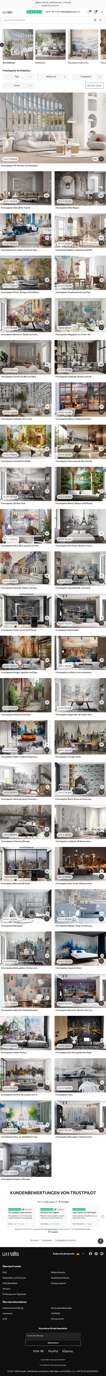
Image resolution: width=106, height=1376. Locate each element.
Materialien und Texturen (14, 1277)
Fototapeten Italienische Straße (15, 714)
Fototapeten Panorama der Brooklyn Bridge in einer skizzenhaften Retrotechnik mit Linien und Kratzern (74, 461)
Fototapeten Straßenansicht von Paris (73, 292)
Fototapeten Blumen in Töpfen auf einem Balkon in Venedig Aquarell (20, 334)
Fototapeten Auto (64, 1094)
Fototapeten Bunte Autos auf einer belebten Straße (74, 799)
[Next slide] (102, 45)
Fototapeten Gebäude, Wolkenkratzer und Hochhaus (74, 841)
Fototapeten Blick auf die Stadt (15, 883)
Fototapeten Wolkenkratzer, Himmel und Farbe (20, 799)
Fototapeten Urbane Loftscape (15, 841)
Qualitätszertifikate (60, 1277)
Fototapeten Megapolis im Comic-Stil (73, 334)
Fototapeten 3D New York (13, 503)
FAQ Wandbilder (10, 1283)
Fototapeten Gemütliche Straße (16, 461)
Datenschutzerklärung (13, 1308)
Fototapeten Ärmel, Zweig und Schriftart (20, 292)
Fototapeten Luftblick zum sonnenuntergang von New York (74, 672)
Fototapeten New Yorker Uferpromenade (74, 883)
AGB (5, 1319)
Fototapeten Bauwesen (12, 925)
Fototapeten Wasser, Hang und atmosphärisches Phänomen (74, 925)
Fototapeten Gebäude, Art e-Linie (16, 419)
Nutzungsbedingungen (61, 1308)
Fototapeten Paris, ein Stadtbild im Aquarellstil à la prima (20, 1137)
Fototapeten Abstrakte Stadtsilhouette (19, 1010)
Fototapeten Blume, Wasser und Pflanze (74, 503)
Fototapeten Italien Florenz (13, 1052)
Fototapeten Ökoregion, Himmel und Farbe (74, 1137)
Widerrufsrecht (58, 1272)
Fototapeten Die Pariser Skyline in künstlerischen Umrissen (74, 545)
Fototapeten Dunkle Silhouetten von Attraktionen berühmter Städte (20, 1094)
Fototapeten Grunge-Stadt (68, 756)
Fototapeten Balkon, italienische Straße (74, 250)
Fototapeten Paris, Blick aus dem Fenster (20, 545)
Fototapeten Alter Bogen (67, 207)
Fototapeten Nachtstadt (67, 630)
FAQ (5, 1272)
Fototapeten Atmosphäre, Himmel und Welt (20, 968)
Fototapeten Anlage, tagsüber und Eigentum (20, 672)
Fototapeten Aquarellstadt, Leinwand (73, 588)
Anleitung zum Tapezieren (14, 1294)
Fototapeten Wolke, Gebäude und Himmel (74, 419)
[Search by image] (95, 20)
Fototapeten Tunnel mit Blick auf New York (20, 376)
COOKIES (55, 1313)
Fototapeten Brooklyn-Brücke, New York (74, 1010)
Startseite (34, 1240)
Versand (6, 1288)
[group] (50, 46)
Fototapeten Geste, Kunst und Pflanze (18, 630)
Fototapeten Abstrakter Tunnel (15, 207)
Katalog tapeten (58, 1283)
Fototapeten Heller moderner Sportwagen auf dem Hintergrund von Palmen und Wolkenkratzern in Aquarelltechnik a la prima (20, 756)
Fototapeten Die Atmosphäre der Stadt (74, 1052)
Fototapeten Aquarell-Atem (68, 968)
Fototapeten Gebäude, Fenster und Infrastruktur (74, 376)
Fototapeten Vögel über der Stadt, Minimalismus (74, 714)
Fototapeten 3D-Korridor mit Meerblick (19, 165)
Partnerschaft (57, 1319)
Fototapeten (47, 1240)
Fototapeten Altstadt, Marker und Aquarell (20, 588)
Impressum (8, 1313)
